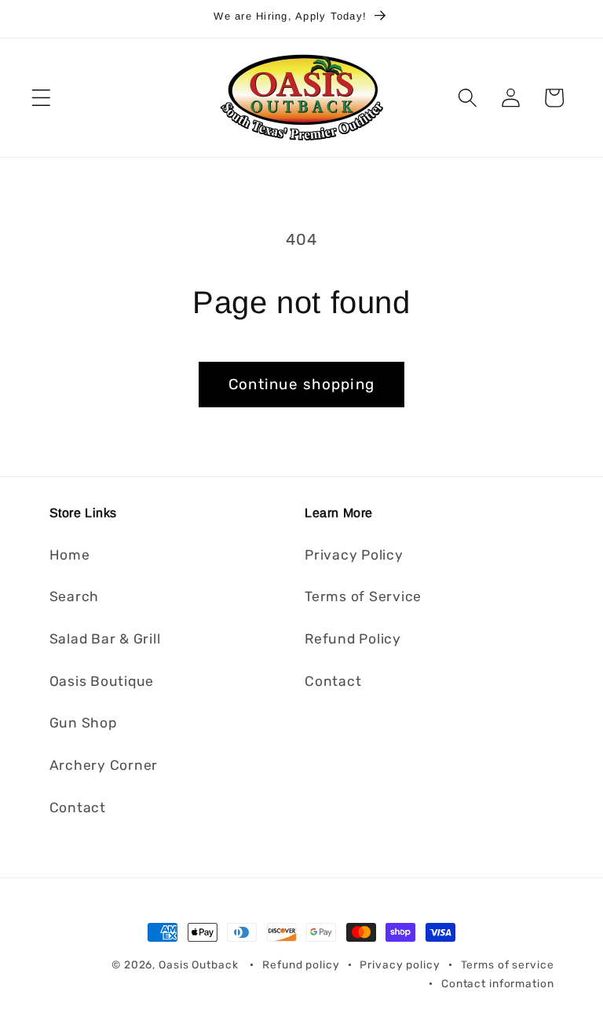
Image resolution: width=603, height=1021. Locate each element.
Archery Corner (104, 765)
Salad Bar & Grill (105, 639)
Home (69, 555)
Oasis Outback (198, 964)
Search (74, 596)
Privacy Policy (354, 555)
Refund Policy (353, 639)
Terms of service (507, 964)
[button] (41, 97)
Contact (77, 807)
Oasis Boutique (102, 681)
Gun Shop (83, 723)
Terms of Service (363, 596)
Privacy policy (400, 964)
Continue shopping (301, 384)
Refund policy (300, 964)
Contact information (497, 983)
